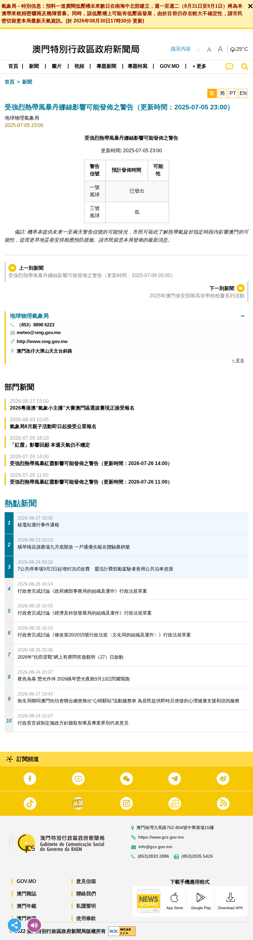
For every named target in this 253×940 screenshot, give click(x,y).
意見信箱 (86, 881)
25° (242, 49)
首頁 (10, 81)
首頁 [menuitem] (13, 66)
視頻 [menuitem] (79, 66)
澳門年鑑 (26, 906)
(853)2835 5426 (197, 856)
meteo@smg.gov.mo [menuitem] (39, 332)
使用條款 (86, 918)
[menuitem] (34, 66)
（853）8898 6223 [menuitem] (35, 324)
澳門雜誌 (26, 893)
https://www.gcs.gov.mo (161, 837)
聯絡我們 (86, 893)
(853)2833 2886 (153, 856)
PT (233, 93)
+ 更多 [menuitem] (238, 360)
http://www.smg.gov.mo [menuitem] (42, 341)
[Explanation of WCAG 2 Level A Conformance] (121, 931)
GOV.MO (26, 881)
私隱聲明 (86, 906)
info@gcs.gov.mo (155, 846)
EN (243, 93)
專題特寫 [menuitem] (137, 66)
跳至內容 (181, 48)
